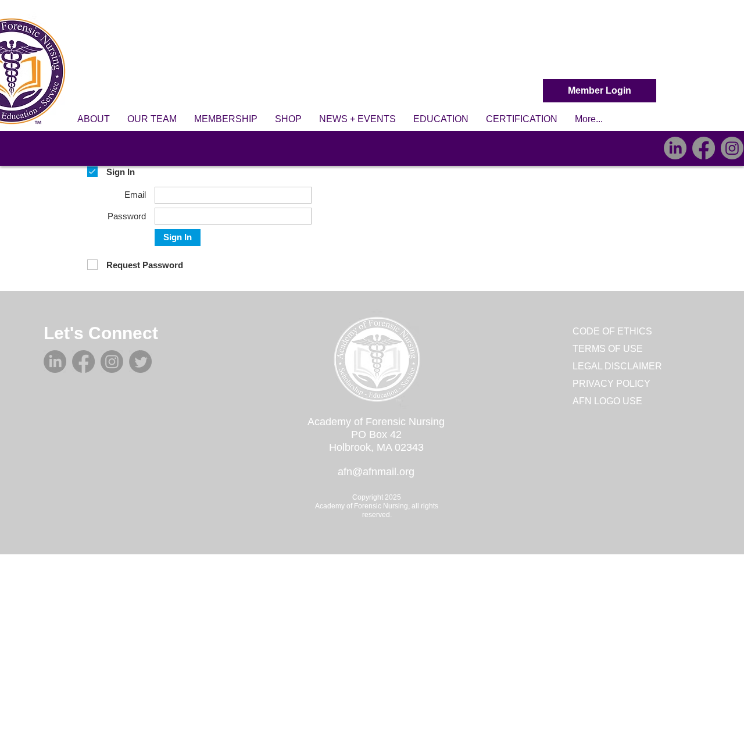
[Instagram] (732, 148)
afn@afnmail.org (376, 472)
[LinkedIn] (675, 148)
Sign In (177, 237)
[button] (94, 119)
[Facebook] (703, 148)
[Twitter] (140, 361)
